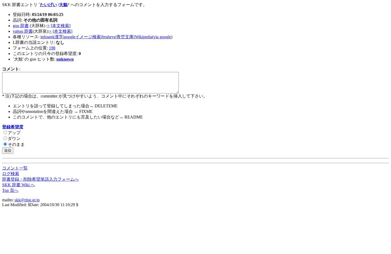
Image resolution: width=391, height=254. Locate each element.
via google (162, 37)
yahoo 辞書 (23, 31)
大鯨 (63, 4)
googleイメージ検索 (82, 37)
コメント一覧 (15, 168)
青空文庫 (125, 37)
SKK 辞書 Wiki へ (18, 185)
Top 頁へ (10, 190)
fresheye (109, 37)
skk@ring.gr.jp (27, 200)
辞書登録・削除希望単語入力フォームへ (40, 179)
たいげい (48, 4)
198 (52, 48)
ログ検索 (10, 173)
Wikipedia (143, 37)
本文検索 (60, 25)
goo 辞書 (21, 25)
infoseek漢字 (51, 37)
